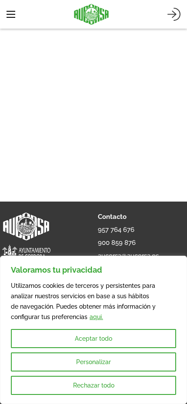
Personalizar (93, 361)
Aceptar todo (93, 338)
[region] (93, 330)
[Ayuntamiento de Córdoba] (26, 254)
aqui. (96, 316)
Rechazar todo (93, 385)
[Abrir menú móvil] (11, 14)
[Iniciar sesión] (173, 14)
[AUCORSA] (91, 14)
